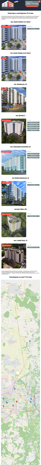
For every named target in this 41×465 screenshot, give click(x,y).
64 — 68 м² (33, 184)
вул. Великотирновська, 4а (20, 178)
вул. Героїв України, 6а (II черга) (20, 53)
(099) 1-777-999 (32, 4)
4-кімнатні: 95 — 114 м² (33, 126)
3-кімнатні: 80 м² (33, 155)
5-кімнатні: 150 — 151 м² (33, 157)
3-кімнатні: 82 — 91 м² (33, 124)
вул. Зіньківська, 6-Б (20, 84)
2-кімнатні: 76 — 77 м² (33, 153)
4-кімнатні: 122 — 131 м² (33, 247)
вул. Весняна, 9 (20, 115)
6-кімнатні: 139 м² (33, 130)
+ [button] (2, 281)
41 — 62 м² (33, 28)
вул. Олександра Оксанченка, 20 (20, 146)
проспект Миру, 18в (20, 209)
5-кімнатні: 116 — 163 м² (33, 128)
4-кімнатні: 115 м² (33, 216)
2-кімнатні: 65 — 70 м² (33, 122)
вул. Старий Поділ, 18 (20, 240)
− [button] (2, 282)
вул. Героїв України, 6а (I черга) (20, 22)
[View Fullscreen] (2, 285)
